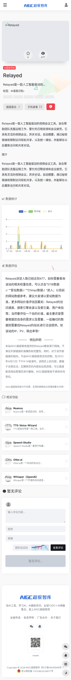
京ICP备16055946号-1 (52, 667)
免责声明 (29, 617)
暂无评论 (14, 491)
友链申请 (15, 617)
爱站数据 (16, 290)
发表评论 (58, 547)
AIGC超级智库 (33, 667)
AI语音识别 (9, 67)
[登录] (66, 5)
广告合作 (42, 617)
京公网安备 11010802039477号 (37, 671)
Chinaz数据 (35, 290)
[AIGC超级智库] (35, 5)
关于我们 (56, 617)
